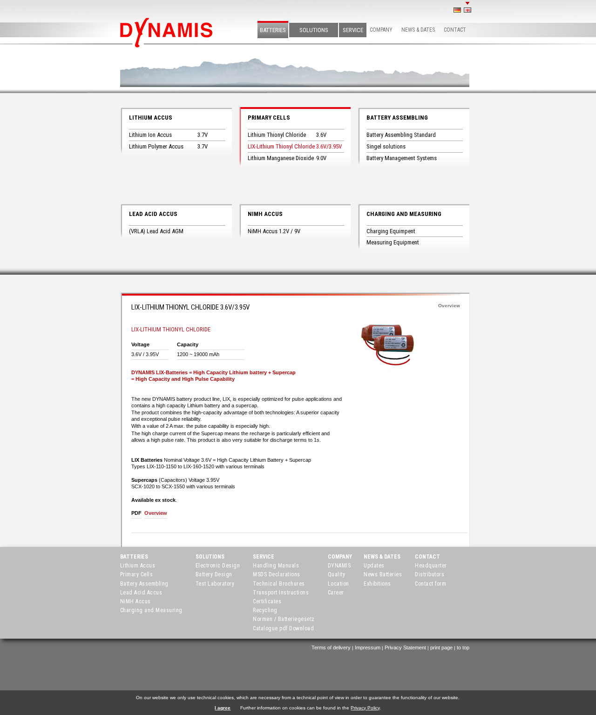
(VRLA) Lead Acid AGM (156, 231)
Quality (336, 574)
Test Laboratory (215, 583)
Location (338, 583)
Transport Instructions (281, 592)
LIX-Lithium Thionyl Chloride (281, 146)
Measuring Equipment (392, 242)
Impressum (367, 647)
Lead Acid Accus (153, 213)
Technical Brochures (279, 583)
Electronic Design (218, 565)
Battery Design (214, 574)
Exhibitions (377, 583)
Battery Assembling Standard (401, 134)
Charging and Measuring (403, 213)
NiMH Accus (265, 213)
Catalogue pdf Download (283, 628)
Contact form (430, 583)
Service (353, 30)
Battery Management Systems (401, 158)
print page (441, 647)
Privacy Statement (405, 647)
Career (336, 592)
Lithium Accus (150, 117)
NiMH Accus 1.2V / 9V (274, 231)
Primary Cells (269, 117)
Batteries (273, 30)
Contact (455, 30)
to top (463, 647)
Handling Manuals (276, 565)
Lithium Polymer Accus (156, 146)
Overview (449, 305)
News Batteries (383, 574)
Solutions (313, 30)
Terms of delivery (331, 647)
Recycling (265, 610)
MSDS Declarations (276, 574)
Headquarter (431, 565)
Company (381, 30)
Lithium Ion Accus (150, 134)
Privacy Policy (365, 707)
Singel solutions (386, 146)
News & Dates (418, 30)
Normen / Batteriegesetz (284, 619)
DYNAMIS (339, 565)
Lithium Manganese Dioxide (281, 158)
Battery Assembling (397, 117)
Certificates (267, 601)
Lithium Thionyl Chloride (277, 134)
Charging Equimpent (390, 231)
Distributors (429, 574)
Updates (374, 565)
